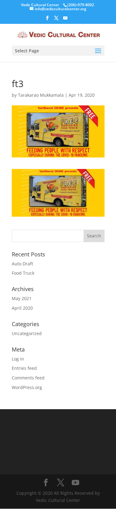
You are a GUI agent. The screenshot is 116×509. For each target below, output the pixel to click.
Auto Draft (22, 264)
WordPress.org (27, 387)
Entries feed (24, 368)
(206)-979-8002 (80, 4)
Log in (18, 359)
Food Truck (23, 273)
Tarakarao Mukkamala (41, 95)
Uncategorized (27, 333)
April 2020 (22, 308)
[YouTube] (65, 20)
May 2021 (22, 298)
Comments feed (28, 378)
